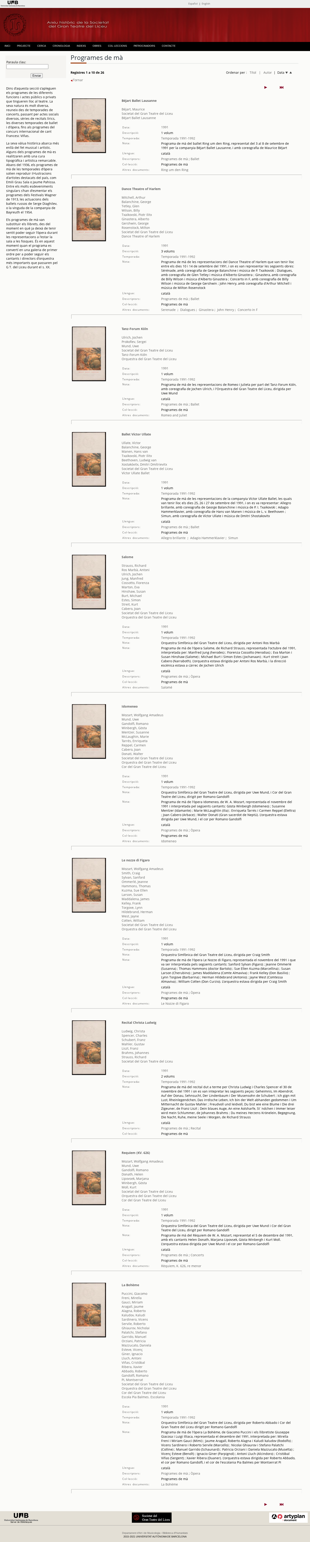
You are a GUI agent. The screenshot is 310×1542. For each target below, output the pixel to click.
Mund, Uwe (130, 346)
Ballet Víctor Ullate (136, 434)
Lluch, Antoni (131, 1358)
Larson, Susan (132, 894)
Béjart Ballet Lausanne (139, 100)
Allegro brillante (173, 538)
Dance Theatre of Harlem (141, 189)
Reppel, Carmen (134, 745)
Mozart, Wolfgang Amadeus (142, 715)
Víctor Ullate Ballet (136, 473)
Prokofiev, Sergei (134, 342)
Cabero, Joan (131, 608)
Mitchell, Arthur (133, 197)
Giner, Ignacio (132, 1354)
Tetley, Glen (130, 206)
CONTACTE (168, 45)
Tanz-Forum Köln (135, 329)
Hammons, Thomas (136, 886)
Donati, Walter (132, 754)
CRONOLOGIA (61, 45)
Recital (195, 1128)
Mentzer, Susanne (135, 732)
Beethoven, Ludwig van (139, 460)
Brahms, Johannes (135, 1053)
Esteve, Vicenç (132, 1349)
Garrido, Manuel (134, 1336)
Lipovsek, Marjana (135, 1178)
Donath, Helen (132, 1174)
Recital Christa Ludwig (139, 1022)
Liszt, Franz (130, 1048)
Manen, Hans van (135, 451)
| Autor (265, 72)
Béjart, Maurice (133, 109)
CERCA (41, 45)
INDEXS (81, 45)
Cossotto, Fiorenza (135, 583)
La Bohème (130, 1285)
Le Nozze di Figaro (175, 1003)
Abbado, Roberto (134, 1371)
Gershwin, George (135, 223)
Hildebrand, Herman (137, 912)
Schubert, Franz (133, 1040)
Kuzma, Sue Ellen (135, 890)
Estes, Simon (131, 600)
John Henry (225, 310)
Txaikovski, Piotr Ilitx (137, 215)
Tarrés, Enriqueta (135, 741)
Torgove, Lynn (132, 907)
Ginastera (206, 310)
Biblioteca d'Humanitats (175, 1533)
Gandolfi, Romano (135, 723)
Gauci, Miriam (132, 1302)
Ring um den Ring (174, 170)
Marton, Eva (131, 587)
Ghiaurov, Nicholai (136, 1328)
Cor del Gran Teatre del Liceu (144, 767)
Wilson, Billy (131, 210)
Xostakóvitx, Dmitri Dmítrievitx (144, 464)
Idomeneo (130, 706)
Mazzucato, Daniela (136, 1345)
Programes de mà (174, 159)
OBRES (97, 45)
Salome (127, 557)
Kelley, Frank (131, 903)
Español (193, 3)
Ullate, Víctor (131, 443)
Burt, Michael (132, 596)
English (206, 3)
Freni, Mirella (132, 1298)
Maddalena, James (136, 899)
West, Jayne (130, 916)
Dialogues (187, 310)
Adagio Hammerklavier (207, 538)
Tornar (78, 80)
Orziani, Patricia (134, 1341)
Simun (233, 538)
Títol (253, 72)
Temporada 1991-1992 (178, 138)
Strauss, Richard (134, 565)
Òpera (195, 676)
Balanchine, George (136, 202)
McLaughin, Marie (135, 736)
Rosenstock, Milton (136, 227)
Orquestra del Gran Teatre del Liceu (149, 359)
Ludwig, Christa (133, 1031)
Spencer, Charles (134, 1035)
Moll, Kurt (129, 1187)
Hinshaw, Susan (134, 591)
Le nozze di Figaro (136, 860)
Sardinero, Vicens (135, 1319)
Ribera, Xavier (132, 1367)
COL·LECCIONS (117, 45)
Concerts (197, 1255)
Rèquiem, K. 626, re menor (181, 1266)
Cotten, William (133, 920)
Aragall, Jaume (132, 1306)
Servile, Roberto (133, 1324)
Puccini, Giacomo (134, 1293)
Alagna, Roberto (134, 1311)
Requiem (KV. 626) (136, 1153)
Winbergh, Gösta (134, 728)
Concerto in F (248, 310)
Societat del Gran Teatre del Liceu (147, 113)
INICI (7, 45)
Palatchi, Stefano (134, 1332)
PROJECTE (23, 45)
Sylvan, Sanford (133, 877)
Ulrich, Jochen (132, 337)
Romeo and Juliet (174, 415)
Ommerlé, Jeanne (135, 882)
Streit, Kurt (130, 604)
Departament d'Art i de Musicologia (141, 1533)
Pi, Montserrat (132, 1380)
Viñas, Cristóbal (133, 1362)
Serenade (168, 310)
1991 (164, 127)
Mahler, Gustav (133, 1044)
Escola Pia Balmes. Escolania (143, 1397)
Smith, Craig (131, 873)
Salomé (166, 687)
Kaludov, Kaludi (133, 1315)
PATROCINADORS (144, 45)
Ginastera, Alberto (135, 219)
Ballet (194, 159)
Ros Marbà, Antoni (136, 570)
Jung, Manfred (132, 578)
